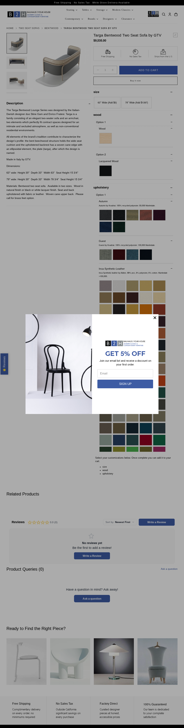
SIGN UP (125, 384)
